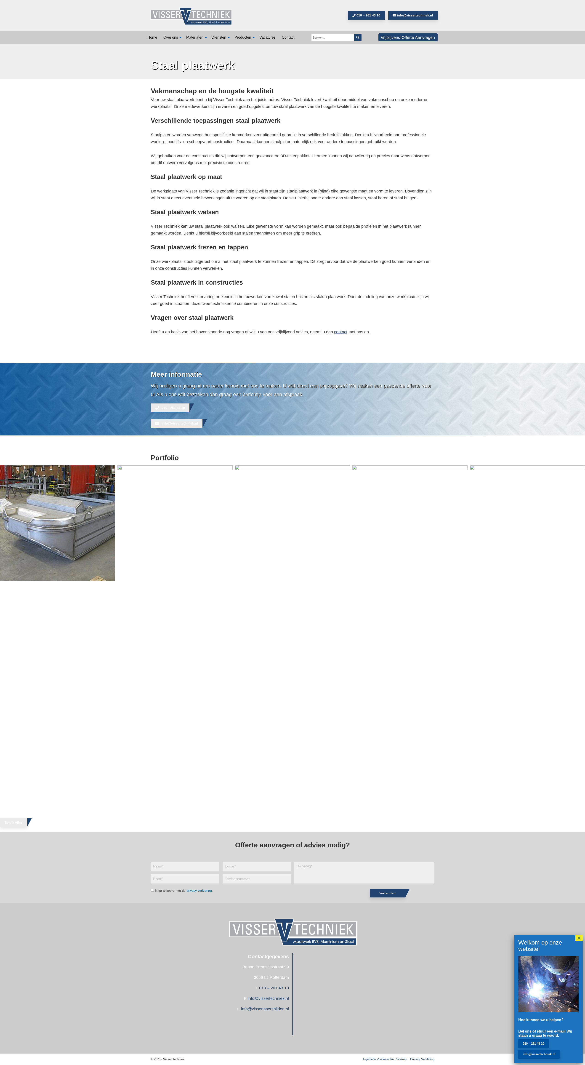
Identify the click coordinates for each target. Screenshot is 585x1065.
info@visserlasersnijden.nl (265, 1009)
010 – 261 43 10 (368, 15)
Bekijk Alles (14, 822)
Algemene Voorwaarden (378, 1059)
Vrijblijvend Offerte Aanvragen (408, 37)
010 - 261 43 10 (173, 408)
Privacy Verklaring (422, 1059)
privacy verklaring (199, 890)
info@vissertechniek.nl (414, 15)
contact (340, 332)
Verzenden (387, 893)
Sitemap (401, 1059)
